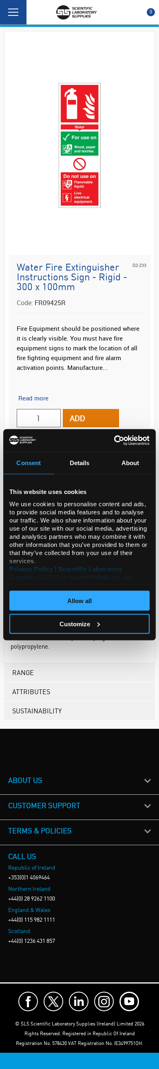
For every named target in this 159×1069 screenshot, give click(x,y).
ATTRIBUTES (31, 691)
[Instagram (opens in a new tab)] (104, 1001)
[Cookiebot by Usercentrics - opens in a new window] (114, 440)
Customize (75, 623)
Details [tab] (80, 462)
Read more (33, 398)
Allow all (79, 600)
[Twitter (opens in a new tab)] (53, 1001)
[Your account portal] (35, 12)
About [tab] (130, 462)
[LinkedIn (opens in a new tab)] (78, 1001)
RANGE (23, 672)
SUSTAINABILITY (37, 710)
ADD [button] (77, 418)
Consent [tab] (28, 462)
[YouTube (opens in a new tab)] (129, 1001)
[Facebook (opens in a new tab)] (28, 1001)
